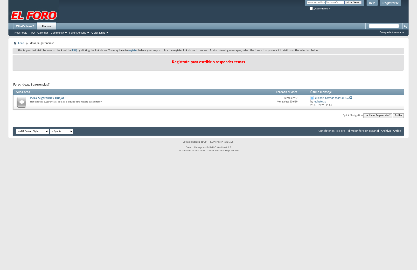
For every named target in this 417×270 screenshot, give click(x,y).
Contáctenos (326, 130)
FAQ (32, 32)
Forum (46, 26)
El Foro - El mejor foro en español (357, 130)
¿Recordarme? (321, 8)
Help (372, 3)
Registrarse (390, 3)
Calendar (42, 32)
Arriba (398, 115)
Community (57, 32)
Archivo (386, 130)
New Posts (20, 32)
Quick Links (98, 32)
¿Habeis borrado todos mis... (332, 98)
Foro (21, 43)
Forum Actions (77, 32)
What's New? (25, 26)
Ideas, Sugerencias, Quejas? (47, 98)
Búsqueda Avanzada (392, 32)
